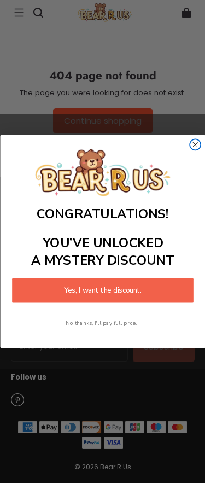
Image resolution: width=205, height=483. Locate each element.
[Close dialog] (195, 144)
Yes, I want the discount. (103, 290)
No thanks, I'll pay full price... (103, 323)
